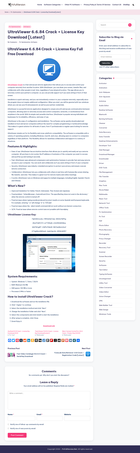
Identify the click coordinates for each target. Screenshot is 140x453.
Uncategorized (105, 279)
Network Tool (104, 203)
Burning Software (106, 119)
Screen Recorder (105, 256)
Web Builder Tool (105, 305)
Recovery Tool (104, 248)
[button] (130, 25)
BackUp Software (106, 110)
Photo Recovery (105, 230)
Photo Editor (104, 225)
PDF (100, 221)
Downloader (104, 159)
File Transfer (104, 177)
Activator (103, 83)
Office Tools (104, 208)
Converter (103, 128)
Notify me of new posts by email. (23, 428)
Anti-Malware (104, 92)
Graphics (102, 181)
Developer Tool (105, 145)
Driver (101, 163)
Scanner (102, 252)
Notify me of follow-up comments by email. (27, 424)
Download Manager (107, 154)
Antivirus (102, 101)
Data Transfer (104, 137)
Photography (104, 234)
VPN (100, 301)
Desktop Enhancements (108, 141)
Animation (103, 88)
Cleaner (102, 123)
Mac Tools (103, 185)
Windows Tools (105, 314)
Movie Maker (104, 190)
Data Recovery (105, 132)
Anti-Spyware (104, 97)
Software (27, 26)
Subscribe (106, 63)
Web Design (103, 310)
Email (39, 414)
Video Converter (105, 287)
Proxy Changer (105, 239)
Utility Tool (103, 283)
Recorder (102, 243)
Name (11, 414)
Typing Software (105, 274)
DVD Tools (103, 168)
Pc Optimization (14, 26)
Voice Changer (105, 296)
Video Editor (104, 292)
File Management (105, 172)
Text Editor (103, 270)
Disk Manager (104, 150)
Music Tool (103, 199)
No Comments (12, 42)
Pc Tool (102, 216)
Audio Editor (104, 106)
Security (102, 261)
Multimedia (103, 194)
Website (67, 414)
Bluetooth (103, 114)
